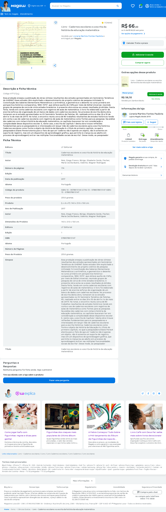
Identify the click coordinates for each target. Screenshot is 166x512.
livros (13, 509)
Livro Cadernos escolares (57, 454)
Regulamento (90, 487)
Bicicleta (32, 469)
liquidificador (101, 469)
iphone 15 (91, 465)
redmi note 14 (57, 469)
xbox (158, 465)
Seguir (153, 122)
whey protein (23, 467)
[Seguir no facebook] (148, 393)
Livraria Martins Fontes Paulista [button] (88, 36)
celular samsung (88, 467)
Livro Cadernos (75, 454)
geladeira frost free (134, 469)
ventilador (130, 467)
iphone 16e (101, 467)
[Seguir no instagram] (153, 393)
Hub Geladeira (71, 465)
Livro (43, 454)
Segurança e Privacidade (152, 487)
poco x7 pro (149, 465)
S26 (33, 465)
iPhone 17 (17, 465)
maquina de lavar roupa (84, 469)
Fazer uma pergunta (59, 380)
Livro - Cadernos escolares (29, 454)
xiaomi (122, 467)
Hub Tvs (82, 465)
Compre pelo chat (149, 492)
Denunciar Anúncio (130, 175)
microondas (35, 467)
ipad (110, 469)
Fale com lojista (134, 122)
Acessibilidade (119, 487)
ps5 (107, 465)
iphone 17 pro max (55, 467)
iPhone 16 (26, 465)
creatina (12, 467)
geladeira (139, 465)
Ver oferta (156, 99)
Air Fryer (114, 465)
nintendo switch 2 (144, 467)
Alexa (22, 471)
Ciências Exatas (24, 509)
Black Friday (7, 465)
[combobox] (86, 6)
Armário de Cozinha (10, 471)
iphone (5, 467)
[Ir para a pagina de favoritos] (132, 5)
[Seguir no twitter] (143, 393)
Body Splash (42, 469)
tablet (24, 469)
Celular (156, 467)
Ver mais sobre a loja (143, 147)
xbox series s (112, 467)
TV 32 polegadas (48, 471)
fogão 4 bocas (150, 469)
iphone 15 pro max (72, 467)
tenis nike (69, 469)
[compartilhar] (54, 65)
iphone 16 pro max (126, 465)
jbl (49, 469)
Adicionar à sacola (144, 55)
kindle (44, 467)
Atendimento (26, 14)
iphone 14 (100, 465)
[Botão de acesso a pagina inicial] (12, 6)
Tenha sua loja (62, 487)
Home (6, 509)
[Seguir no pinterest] (159, 393)
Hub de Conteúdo (44, 465)
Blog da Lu (8, 487)
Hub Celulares (58, 465)
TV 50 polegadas (32, 471)
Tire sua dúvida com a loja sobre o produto (23, 375)
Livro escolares (88, 454)
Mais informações (81, 481)
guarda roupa (118, 469)
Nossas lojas (34, 487)
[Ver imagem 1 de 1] (31, 43)
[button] (117, 6)
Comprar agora (142, 63)
